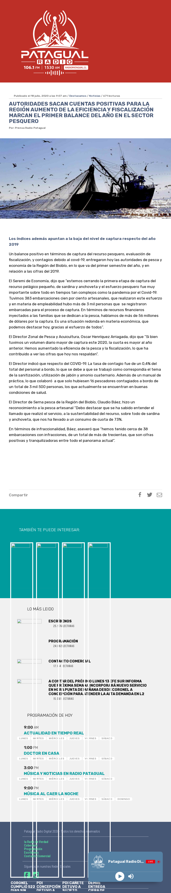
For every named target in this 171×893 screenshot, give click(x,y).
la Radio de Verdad (36, 842)
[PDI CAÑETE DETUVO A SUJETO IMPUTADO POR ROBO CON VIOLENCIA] (72, 564)
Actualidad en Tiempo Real (54, 733)
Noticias (94, 95)
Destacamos (77, 95)
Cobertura (30, 845)
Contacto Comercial (37, 856)
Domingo (124, 799)
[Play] (120, 876)
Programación (33, 849)
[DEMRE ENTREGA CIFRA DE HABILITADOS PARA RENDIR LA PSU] (98, 564)
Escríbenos (31, 852)
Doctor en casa (41, 753)
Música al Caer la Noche (51, 793)
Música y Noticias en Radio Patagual (64, 773)
